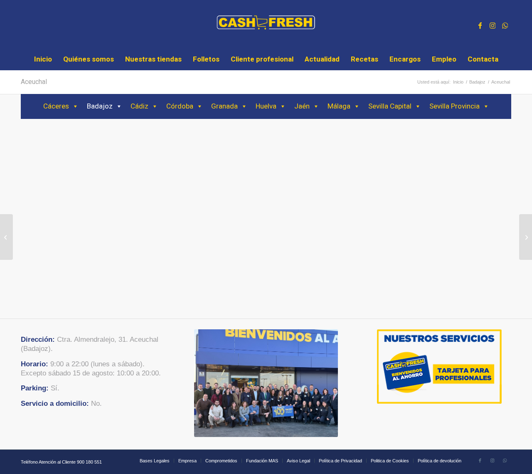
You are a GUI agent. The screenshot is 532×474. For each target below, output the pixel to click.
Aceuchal (34, 82)
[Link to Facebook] (480, 24)
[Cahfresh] (266, 24)
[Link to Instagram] (492, 24)
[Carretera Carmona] (525, 237)
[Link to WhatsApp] (505, 24)
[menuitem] (43, 59)
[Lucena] (6, 237)
